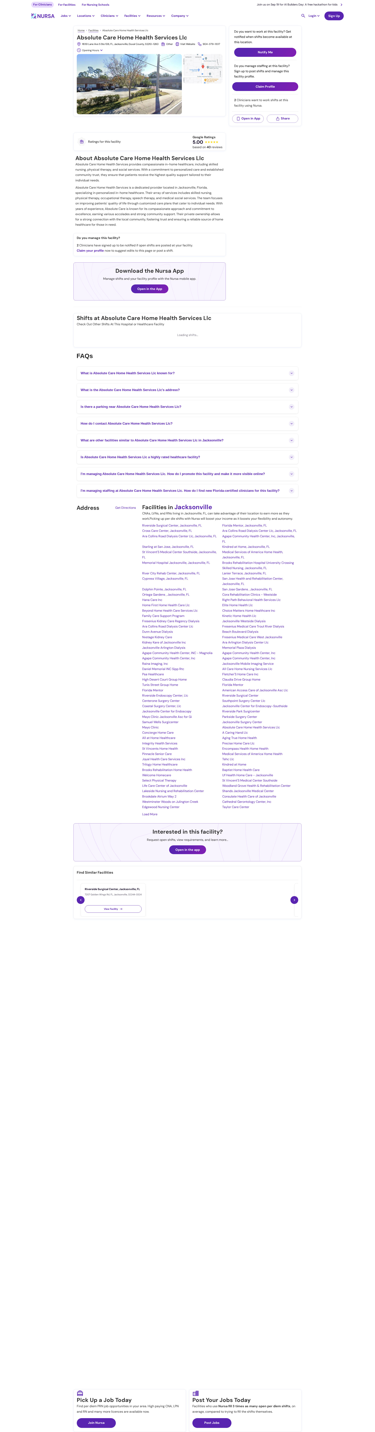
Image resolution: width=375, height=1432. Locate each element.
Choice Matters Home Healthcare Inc (248, 611)
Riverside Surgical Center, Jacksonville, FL (172, 525)
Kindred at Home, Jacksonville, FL (246, 547)
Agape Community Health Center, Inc (248, 653)
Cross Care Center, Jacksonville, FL (167, 531)
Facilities (93, 30)
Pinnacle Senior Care (157, 754)
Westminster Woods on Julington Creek (170, 802)
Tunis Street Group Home (160, 685)
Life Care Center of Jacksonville (164, 786)
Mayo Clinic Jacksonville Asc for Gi (167, 717)
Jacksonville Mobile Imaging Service (248, 664)
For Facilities (67, 4)
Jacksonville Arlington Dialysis (163, 648)
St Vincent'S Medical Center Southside (249, 780)
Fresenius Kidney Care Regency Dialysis (170, 621)
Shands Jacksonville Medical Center (248, 791)
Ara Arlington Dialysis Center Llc (245, 642)
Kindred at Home (234, 764)
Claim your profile (90, 251)
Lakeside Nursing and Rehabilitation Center (173, 791)
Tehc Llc (228, 759)
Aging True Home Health (239, 738)
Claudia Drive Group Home (241, 679)
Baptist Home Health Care (241, 770)
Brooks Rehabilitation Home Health (167, 770)
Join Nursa (96, 1423)
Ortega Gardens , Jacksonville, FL (165, 595)
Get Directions (125, 508)
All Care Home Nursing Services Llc (247, 669)
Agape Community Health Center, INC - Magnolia (177, 653)
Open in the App (149, 289)
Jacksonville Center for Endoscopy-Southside (255, 706)
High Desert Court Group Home (164, 679)
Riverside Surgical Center (240, 695)
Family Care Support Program (163, 616)
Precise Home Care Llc (238, 743)
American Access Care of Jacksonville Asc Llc (255, 690)
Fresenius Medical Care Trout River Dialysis (253, 626)
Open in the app (187, 850)
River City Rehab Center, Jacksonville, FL (171, 573)
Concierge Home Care (158, 733)
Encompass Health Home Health (245, 749)
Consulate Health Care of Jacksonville (249, 796)
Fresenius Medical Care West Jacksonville (252, 637)
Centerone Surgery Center (161, 701)
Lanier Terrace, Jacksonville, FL (244, 573)
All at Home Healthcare (158, 738)
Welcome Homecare (156, 775)
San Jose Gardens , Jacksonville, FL (247, 589)
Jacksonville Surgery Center (242, 722)
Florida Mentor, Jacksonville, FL (244, 525)
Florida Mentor (232, 685)
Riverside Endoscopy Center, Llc (165, 695)
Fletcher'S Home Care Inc (240, 674)
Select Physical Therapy (159, 780)
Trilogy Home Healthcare (160, 764)
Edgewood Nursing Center (160, 807)
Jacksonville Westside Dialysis (244, 621)
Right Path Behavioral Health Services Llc (251, 600)
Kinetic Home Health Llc (239, 616)
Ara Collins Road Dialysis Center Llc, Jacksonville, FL (259, 531)
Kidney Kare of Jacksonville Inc (164, 642)
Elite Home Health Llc (237, 605)
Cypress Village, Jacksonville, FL (165, 579)
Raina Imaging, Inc (155, 664)
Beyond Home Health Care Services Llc (170, 611)
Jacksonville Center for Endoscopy (166, 711)
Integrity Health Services (159, 743)
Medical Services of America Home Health (252, 754)
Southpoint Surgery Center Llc (243, 701)
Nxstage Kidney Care (157, 637)
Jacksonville (193, 507)
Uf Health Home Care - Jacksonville (247, 775)
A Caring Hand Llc (235, 733)
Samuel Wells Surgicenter (160, 722)
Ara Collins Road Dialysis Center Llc (167, 626)
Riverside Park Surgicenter (241, 711)
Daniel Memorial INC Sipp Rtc (163, 669)
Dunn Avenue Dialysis (157, 632)
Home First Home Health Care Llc (166, 605)
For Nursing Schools (95, 4)
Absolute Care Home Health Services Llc (251, 727)
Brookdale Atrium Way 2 (159, 796)
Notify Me (265, 52)
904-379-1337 (211, 44)
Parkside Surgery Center (239, 717)
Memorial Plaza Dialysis (239, 648)
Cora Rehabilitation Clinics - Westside (249, 595)
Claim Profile (265, 87)
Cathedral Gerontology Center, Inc (246, 802)
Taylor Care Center (235, 807)
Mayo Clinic (150, 727)
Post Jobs (212, 1423)
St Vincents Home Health (160, 749)
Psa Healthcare (153, 674)
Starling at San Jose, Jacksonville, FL (168, 547)
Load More (149, 814)
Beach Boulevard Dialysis (240, 632)
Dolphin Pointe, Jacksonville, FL (164, 589)
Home (81, 30)
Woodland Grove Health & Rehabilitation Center (256, 786)
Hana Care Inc (152, 600)
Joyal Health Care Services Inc (163, 759)
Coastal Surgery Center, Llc (161, 706)
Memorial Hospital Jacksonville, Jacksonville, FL (176, 563)
